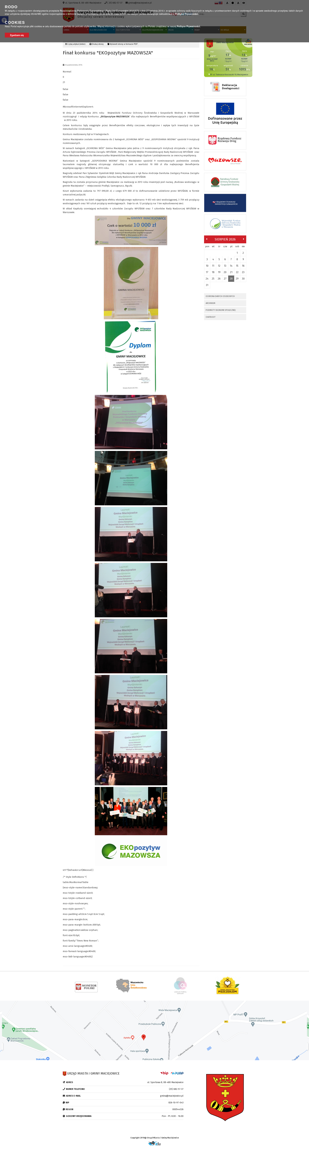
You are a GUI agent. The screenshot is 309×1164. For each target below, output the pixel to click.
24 (207, 278)
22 (237, 272)
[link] (97, 44)
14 (231, 265)
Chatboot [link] (210, 317)
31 (207, 285)
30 (243, 278)
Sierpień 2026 (225, 239)
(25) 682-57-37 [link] (176, 1089)
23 (243, 272)
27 (225, 278)
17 (207, 272)
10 (207, 265)
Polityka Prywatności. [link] (187, 13)
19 (219, 272)
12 (219, 265)
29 (237, 278)
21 (231, 272)
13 (225, 265)
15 (237, 265)
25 (213, 278)
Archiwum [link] (210, 303)
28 (231, 278)
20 (225, 272)
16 (243, 265)
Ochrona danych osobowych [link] (220, 296)
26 (219, 278)
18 (213, 272)
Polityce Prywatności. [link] (189, 26)
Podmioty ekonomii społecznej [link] (221, 310)
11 (213, 265)
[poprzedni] (207, 239)
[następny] (244, 239)
